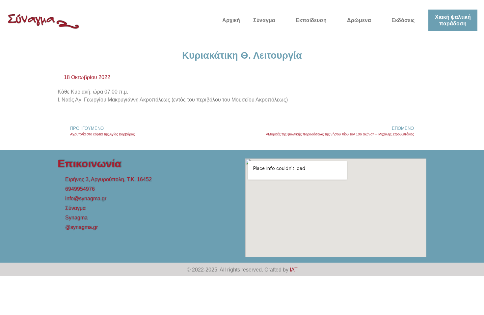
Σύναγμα (264, 20)
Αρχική (231, 20)
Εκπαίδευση (311, 20)
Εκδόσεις (403, 20)
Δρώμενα (359, 20)
